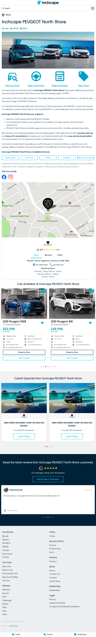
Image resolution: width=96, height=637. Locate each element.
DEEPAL (5, 547)
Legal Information (57, 603)
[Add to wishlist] (39, 323)
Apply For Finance (85, 157)
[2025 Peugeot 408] (69, 303)
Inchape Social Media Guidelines (64, 606)
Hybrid (5, 604)
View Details (21, 358)
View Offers (83, 85)
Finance (53, 561)
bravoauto (7, 554)
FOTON (5, 557)
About (52, 570)
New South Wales (10, 577)
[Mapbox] (8, 235)
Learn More (24, 436)
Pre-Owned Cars (9, 573)
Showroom (10, 157)
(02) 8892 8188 (58, 265)
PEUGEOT (6, 543)
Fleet (4, 614)
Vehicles (6, 589)
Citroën (5, 550)
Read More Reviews (48, 479)
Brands (5, 536)
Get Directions (42, 265)
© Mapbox (89, 236)
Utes (4, 611)
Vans (4, 607)
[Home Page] (48, 2)
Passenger (7, 600)
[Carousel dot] (41, 366)
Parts (48, 157)
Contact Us (54, 574)
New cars (6, 566)
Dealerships (54, 590)
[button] (48, 499)
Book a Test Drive (36, 85)
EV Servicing (54, 548)
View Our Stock (12, 85)
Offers (52, 536)
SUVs (4, 597)
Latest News (54, 581)
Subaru (5, 539)
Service (29, 157)
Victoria (6, 580)
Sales (36, 255)
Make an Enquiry (60, 85)
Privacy (52, 599)
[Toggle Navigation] (92, 8)
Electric (5, 593)
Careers (53, 577)
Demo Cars (7, 570)
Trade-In (67, 157)
